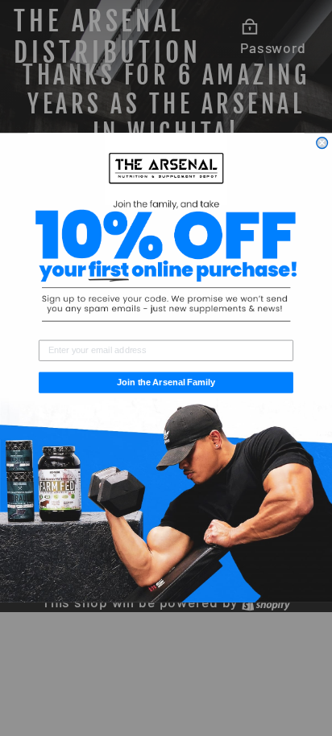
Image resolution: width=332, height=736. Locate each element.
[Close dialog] (322, 143)
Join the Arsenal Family (166, 383)
